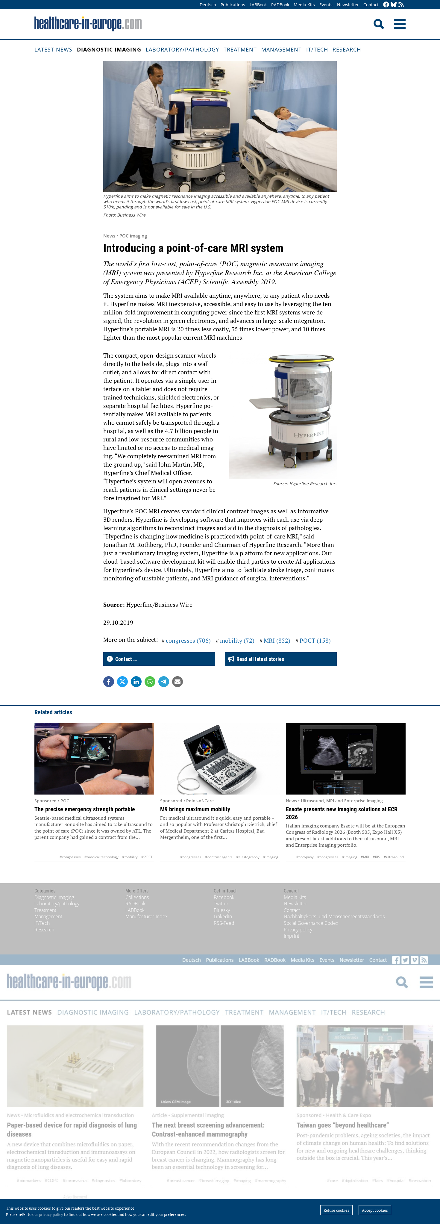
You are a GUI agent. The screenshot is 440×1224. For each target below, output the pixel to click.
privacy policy (51, 1214)
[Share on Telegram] (163, 681)
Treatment (240, 49)
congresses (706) (188, 640)
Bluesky (222, 910)
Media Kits (304, 4)
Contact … (125, 659)
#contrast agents (219, 857)
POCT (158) (315, 640)
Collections (137, 897)
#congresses (70, 857)
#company (305, 857)
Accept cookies (375, 1210)
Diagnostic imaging (109, 49)
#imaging (270, 857)
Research (347, 49)
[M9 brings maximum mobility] (220, 759)
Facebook (224, 897)
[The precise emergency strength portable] (94, 759)
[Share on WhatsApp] (150, 681)
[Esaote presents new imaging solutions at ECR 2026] (346, 759)
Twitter (221, 903)
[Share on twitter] (122, 681)
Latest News (53, 49)
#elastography (248, 857)
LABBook (258, 4)
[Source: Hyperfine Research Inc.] (283, 416)
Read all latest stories (259, 659)
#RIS (376, 857)
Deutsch (208, 4)
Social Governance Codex (311, 923)
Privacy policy (298, 929)
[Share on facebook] (108, 681)
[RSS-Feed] (401, 5)
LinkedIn (223, 916)
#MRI (365, 857)
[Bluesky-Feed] (394, 5)
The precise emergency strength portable (84, 809)
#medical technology (101, 857)
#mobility (130, 857)
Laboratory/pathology (182, 49)
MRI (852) (277, 640)
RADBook (280, 4)
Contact (371, 4)
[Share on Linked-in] (136, 681)
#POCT (146, 857)
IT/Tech (317, 49)
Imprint (291, 936)
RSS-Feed (224, 923)
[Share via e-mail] (177, 681)
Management (281, 49)
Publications (233, 4)
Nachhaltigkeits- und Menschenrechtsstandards (334, 916)
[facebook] (386, 5)
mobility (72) (237, 640)
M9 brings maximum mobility (195, 809)
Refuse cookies (336, 1210)
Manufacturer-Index (146, 916)
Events (326, 4)
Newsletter (348, 4)
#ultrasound (394, 857)
